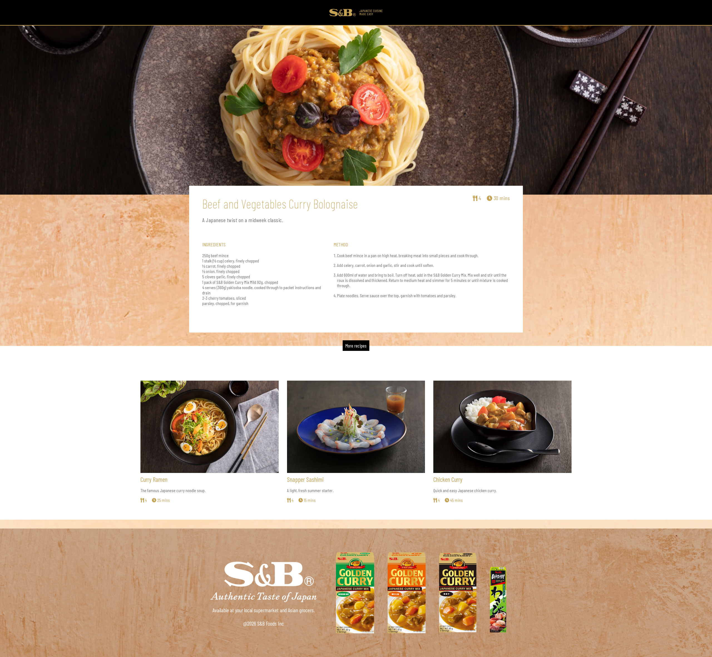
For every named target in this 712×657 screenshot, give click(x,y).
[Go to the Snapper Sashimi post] (356, 427)
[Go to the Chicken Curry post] (502, 427)
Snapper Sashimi (305, 479)
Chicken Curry (447, 479)
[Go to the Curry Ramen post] (209, 427)
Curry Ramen (153, 479)
